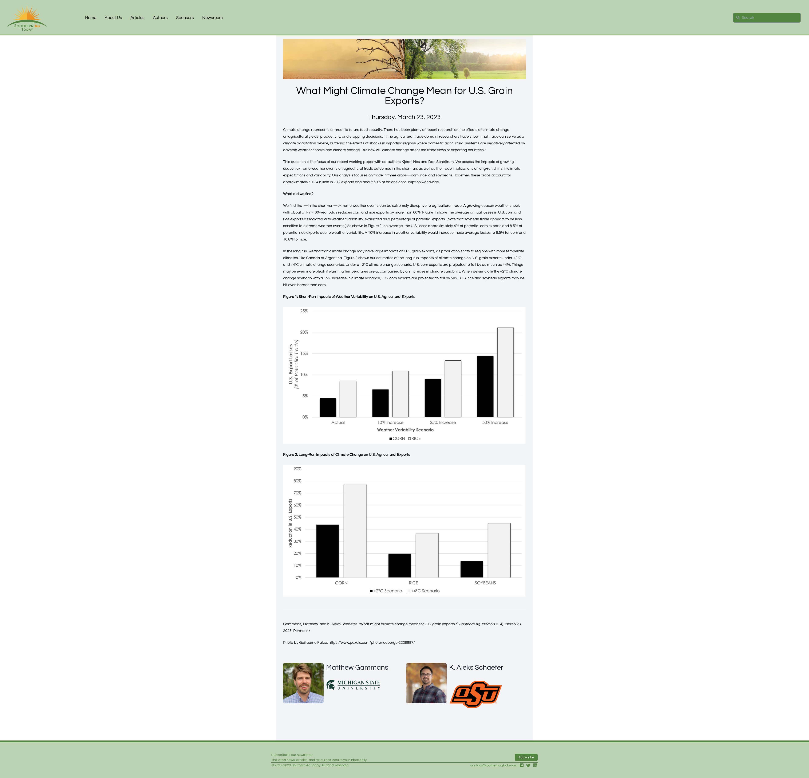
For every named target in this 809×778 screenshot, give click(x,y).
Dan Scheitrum (441, 162)
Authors (160, 18)
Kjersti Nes (411, 162)
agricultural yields (303, 136)
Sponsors (185, 18)
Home (90, 18)
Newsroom (212, 18)
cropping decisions (366, 136)
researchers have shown (460, 136)
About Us (113, 18)
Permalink (301, 631)
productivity (330, 136)
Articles (137, 18)
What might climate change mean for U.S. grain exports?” (409, 624)
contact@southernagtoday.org (493, 765)
